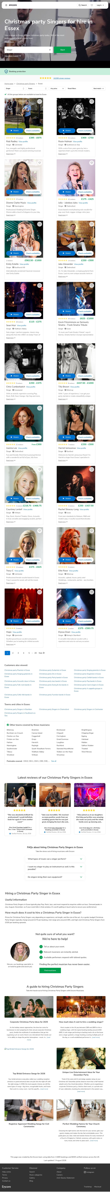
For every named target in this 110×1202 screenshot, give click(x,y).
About (59, 1172)
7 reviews (71, 445)
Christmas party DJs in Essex (50, 674)
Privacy (5, 1178)
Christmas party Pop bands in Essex (87, 681)
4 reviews (19, 506)
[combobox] (15, 88)
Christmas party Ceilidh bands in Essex (89, 677)
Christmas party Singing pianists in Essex (89, 670)
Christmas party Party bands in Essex (53, 677)
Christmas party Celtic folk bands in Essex (18, 696)
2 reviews (9, 261)
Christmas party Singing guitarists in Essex (18, 675)
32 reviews (71, 138)
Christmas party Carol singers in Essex (88, 685)
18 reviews (19, 322)
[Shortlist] (92, 5)
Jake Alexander (57, 828)
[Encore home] (13, 5)
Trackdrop (88, 1187)
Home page (9, 84)
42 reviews (71, 199)
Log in (99, 5)
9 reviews (19, 383)
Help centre (6, 1172)
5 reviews (71, 567)
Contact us (6, 1181)
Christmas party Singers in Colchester (88, 709)
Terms (4, 1175)
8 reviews (71, 383)
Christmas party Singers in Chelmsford (54, 709)
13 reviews (19, 199)
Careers (60, 1175)
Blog (31, 1181)
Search (84, 5)
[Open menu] (6, 5)
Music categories (35, 1175)
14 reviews (71, 261)
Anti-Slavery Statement (65, 1178)
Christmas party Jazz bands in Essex (53, 681)
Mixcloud (97, 1187)
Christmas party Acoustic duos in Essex (20, 681)
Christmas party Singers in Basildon (18, 709)
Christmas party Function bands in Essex (54, 695)
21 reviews (19, 445)
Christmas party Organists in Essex (87, 674)
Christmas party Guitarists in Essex (52, 670)
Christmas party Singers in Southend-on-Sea (20, 714)
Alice (88, 828)
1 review (71, 629)
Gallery (32, 1178)
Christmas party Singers (25, 84)
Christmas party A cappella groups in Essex (88, 689)
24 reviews (19, 138)
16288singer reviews (61, 78)
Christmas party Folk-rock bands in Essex (18, 686)
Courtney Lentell (22, 827)
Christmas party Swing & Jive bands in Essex (53, 686)
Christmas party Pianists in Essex (17, 670)
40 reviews (71, 319)
